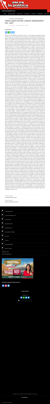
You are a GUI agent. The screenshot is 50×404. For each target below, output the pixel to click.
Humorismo (40, 13)
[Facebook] (21, 298)
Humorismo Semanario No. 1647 (11, 201)
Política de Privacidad (6, 254)
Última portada (25, 291)
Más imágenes (25, 397)
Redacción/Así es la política (23, 25)
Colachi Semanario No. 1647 (11, 197)
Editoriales (19, 13)
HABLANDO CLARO (5, 251)
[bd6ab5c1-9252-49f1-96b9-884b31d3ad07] (17, 268)
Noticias (34, 13)
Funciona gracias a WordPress (7, 402)
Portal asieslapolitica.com (8, 10)
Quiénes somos (11, 13)
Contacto (46, 13)
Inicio (5, 13)
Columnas (26, 13)
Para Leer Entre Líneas (18, 18)
